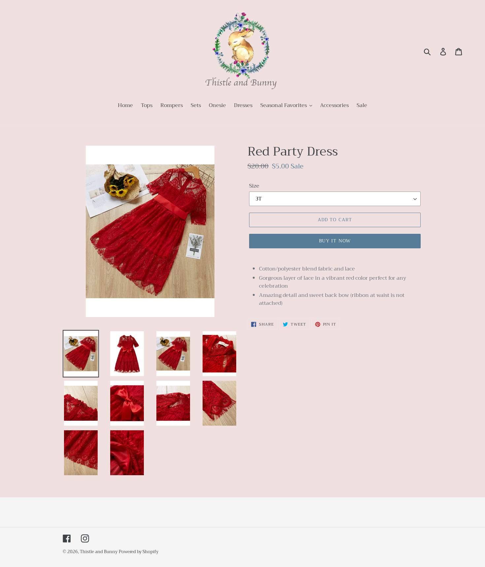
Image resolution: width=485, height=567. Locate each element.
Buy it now (335, 241)
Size (254, 186)
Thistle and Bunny (98, 551)
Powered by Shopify (138, 551)
